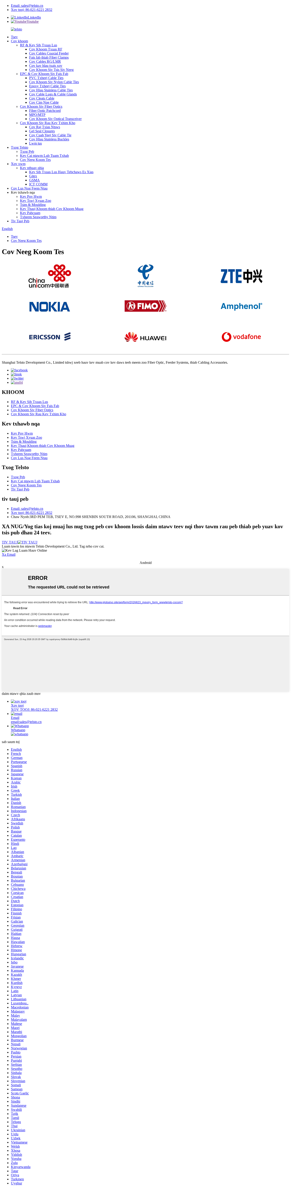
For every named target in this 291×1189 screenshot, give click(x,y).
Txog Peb (27, 151)
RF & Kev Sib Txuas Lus (38, 45)
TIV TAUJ (10, 542)
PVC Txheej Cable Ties (46, 78)
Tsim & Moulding (33, 205)
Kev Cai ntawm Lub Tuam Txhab (44, 156)
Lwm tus (35, 143)
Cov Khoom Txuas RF (45, 49)
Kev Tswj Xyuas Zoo (35, 201)
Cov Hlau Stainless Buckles (49, 139)
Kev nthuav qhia (32, 168)
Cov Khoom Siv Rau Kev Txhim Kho (47, 123)
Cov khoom (19, 41)
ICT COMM (38, 184)
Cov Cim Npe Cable (44, 102)
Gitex (33, 176)
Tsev (14, 37)
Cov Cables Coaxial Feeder (49, 53)
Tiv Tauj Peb (20, 221)
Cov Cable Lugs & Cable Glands (53, 94)
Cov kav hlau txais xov (45, 66)
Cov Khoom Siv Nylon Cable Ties (54, 82)
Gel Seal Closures (42, 131)
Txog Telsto (19, 147)
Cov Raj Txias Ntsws (44, 127)
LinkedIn (34, 17)
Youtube (33, 21)
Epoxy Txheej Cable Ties (47, 86)
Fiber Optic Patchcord (45, 111)
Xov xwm (18, 164)
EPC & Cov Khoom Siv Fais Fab (44, 74)
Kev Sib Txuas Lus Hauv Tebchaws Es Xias (61, 172)
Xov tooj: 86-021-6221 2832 (31, 10)
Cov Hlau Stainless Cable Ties (51, 90)
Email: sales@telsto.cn (27, 6)
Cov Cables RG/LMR (45, 61)
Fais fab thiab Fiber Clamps (49, 57)
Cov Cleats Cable (41, 98)
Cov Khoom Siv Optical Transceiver (55, 119)
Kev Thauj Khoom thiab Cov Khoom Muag (51, 209)
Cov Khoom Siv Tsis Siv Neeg (51, 70)
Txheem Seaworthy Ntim (38, 217)
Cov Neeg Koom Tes (35, 160)
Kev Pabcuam (30, 213)
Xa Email (8, 554)
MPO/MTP (37, 115)
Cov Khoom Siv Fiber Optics (41, 106)
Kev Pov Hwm (31, 196)
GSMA (34, 180)
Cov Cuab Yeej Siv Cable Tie (50, 135)
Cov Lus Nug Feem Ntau (29, 188)
